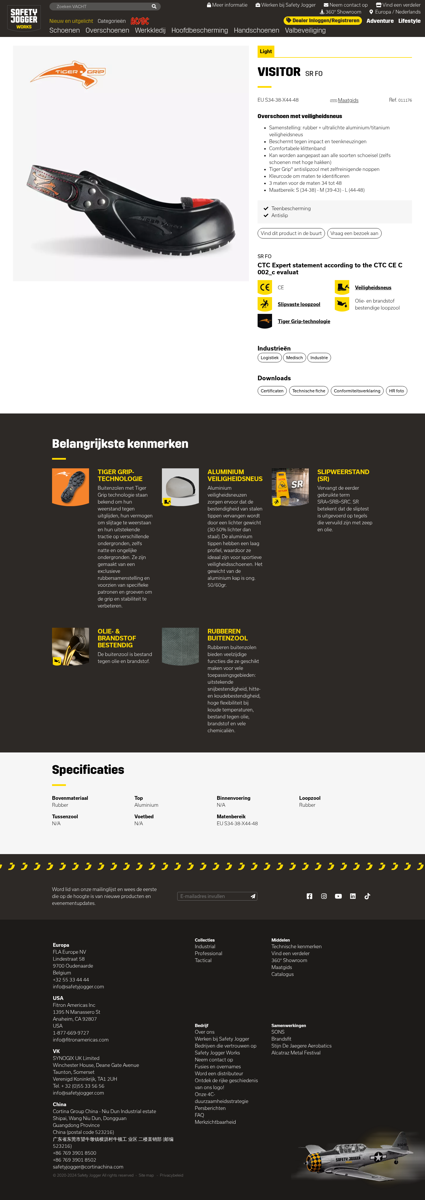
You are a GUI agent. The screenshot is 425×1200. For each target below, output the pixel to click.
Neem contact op (349, 5)
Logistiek (270, 357)
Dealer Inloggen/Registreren (325, 20)
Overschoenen (107, 30)
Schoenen (64, 30)
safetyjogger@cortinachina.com (88, 1166)
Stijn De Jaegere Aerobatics (301, 1045)
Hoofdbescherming (199, 30)
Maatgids (281, 967)
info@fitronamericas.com (81, 1039)
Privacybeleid (171, 1175)
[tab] (335, 349)
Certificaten (272, 390)
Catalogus (282, 974)
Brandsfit (281, 1038)
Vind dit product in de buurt (291, 233)
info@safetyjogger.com (78, 986)
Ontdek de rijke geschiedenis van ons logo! (226, 1084)
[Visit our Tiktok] (367, 896)
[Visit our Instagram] (324, 896)
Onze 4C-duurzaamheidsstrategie (221, 1097)
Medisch (294, 357)
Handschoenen (256, 30)
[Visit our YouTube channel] (338, 896)
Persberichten (210, 1108)
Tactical (203, 960)
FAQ (199, 1115)
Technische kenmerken (296, 946)
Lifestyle (409, 20)
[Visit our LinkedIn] (353, 896)
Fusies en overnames (218, 1066)
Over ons (205, 1032)
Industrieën (274, 348)
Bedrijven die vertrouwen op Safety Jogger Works (225, 1049)
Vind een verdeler (401, 5)
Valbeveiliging (305, 30)
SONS (277, 1032)
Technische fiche (308, 390)
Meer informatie (229, 5)
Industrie (319, 357)
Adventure (380, 20)
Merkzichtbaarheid (215, 1122)
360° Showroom (343, 11)
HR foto (396, 390)
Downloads (274, 377)
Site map (146, 1175)
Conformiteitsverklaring (357, 390)
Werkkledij (150, 30)
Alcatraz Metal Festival (296, 1052)
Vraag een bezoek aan (354, 233)
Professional (208, 953)
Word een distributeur (219, 1073)
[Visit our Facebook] (309, 896)
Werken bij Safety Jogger (288, 5)
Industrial (205, 946)
